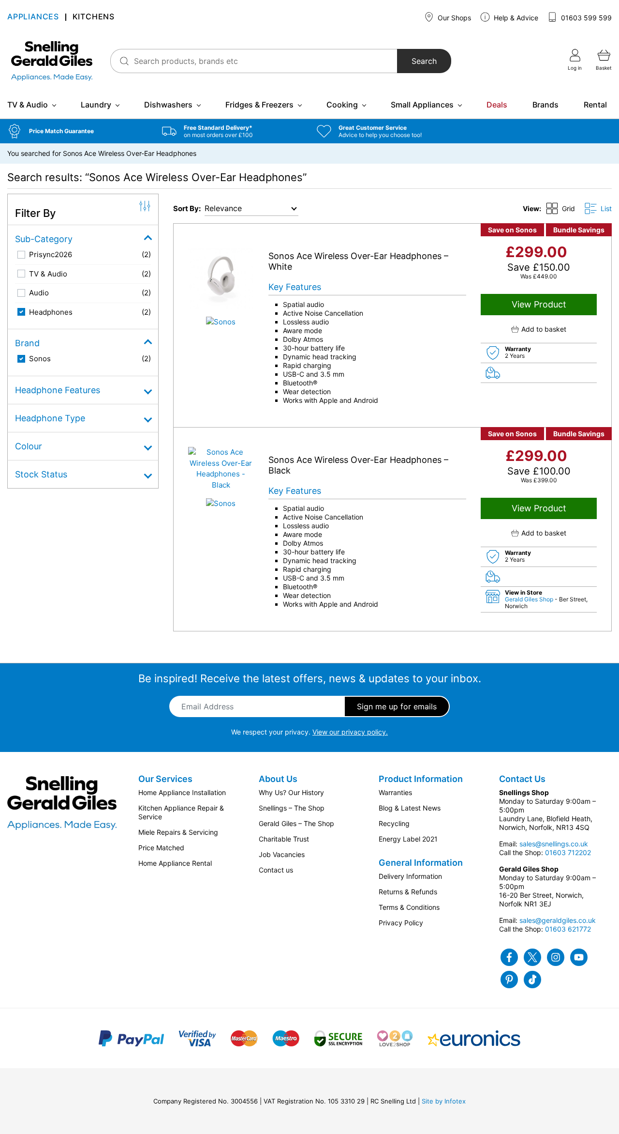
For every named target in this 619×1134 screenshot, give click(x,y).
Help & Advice (515, 18)
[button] (77, 131)
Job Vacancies (282, 854)
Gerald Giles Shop (530, 599)
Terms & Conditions (409, 907)
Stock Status (41, 474)
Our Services (165, 779)
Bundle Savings (578, 230)
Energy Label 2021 (408, 839)
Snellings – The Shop (291, 808)
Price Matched (161, 847)
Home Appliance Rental (175, 863)
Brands (545, 104)
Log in (575, 68)
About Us (278, 779)
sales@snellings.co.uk (553, 844)
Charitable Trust (284, 839)
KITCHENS (94, 17)
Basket (604, 68)
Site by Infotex (444, 1101)
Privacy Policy (401, 923)
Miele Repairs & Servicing (178, 832)
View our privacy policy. (350, 732)
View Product (539, 304)
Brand (27, 343)
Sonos (40, 358)
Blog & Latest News (410, 808)
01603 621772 (568, 929)
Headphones (51, 312)
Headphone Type (50, 418)
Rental (595, 104)
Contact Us (522, 779)
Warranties (395, 792)
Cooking (342, 104)
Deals (496, 104)
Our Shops (453, 18)
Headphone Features (57, 390)
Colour (28, 446)
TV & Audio (27, 104)
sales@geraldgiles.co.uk (557, 920)
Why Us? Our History (291, 792)
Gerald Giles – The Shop (296, 823)
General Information (421, 863)
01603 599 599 (585, 18)
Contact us (276, 870)
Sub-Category (44, 239)
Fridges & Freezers (259, 104)
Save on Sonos (512, 230)
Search (424, 61)
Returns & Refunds (408, 892)
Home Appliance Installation (182, 792)
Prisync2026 (50, 254)
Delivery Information (410, 876)
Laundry (96, 104)
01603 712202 (568, 852)
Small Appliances (422, 104)
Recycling (394, 823)
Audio (39, 292)
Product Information (421, 779)
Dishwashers (168, 104)
